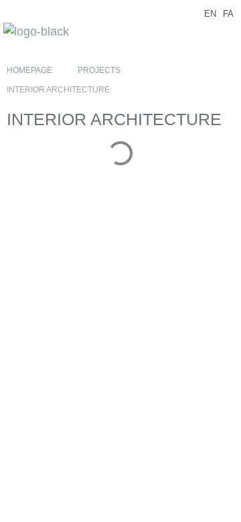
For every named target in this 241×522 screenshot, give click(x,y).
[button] (226, 33)
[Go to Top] (221, 502)
